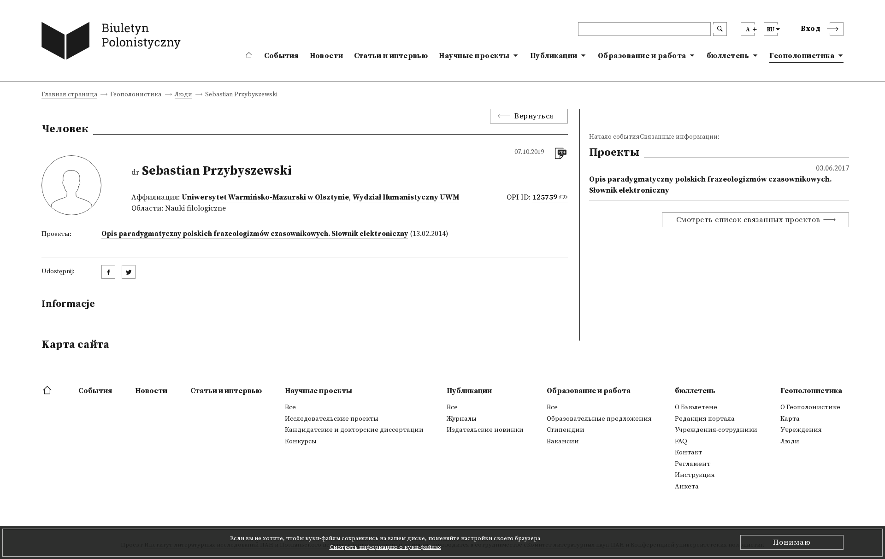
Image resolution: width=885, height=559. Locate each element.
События (281, 55)
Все (290, 407)
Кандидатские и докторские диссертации (354, 430)
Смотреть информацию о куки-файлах (385, 547)
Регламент (692, 464)
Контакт (688, 452)
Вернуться (534, 116)
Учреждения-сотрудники (716, 430)
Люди (183, 95)
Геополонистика (801, 55)
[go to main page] (113, 42)
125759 (544, 197)
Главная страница (69, 95)
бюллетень (728, 55)
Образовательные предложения (599, 419)
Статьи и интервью (391, 55)
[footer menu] (48, 391)
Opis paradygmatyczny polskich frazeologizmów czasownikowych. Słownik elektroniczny (254, 233)
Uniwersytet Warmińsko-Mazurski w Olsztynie (265, 197)
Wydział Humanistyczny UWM (406, 197)
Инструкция (695, 475)
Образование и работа (642, 55)
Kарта (790, 419)
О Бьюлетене (696, 407)
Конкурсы (301, 441)
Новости (326, 55)
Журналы (462, 419)
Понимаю (792, 542)
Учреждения (801, 430)
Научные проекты (474, 55)
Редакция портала (705, 419)
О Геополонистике (810, 407)
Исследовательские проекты (331, 419)
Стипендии (565, 430)
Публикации (554, 55)
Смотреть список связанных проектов (748, 219)
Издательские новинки (485, 430)
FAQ (681, 441)
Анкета (687, 487)
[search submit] (720, 29)
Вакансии (563, 441)
